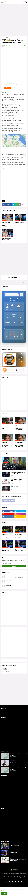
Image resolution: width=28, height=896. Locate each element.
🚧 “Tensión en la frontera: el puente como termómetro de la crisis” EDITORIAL (7, 444)
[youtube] (12, 882)
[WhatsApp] (16, 204)
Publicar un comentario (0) (14, 277)
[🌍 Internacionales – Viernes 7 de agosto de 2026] (6, 488)
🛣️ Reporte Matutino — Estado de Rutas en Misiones (7, 224)
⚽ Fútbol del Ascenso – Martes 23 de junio (7, 550)
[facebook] (6, 882)
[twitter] (9, 882)
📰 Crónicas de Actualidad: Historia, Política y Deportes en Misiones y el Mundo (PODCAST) (18, 481)
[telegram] (18, 882)
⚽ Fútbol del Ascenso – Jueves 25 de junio (7, 535)
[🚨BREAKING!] (5, 763)
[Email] (19, 204)
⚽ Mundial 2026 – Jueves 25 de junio (19, 535)
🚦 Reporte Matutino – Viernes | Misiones (19, 223)
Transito (7, 37)
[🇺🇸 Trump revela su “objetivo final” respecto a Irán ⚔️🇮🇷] (5, 846)
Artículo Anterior (4, 282)
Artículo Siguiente (23, 282)
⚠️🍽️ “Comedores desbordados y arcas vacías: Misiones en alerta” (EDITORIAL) (19, 444)
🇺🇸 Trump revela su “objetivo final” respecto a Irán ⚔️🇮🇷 (17, 845)
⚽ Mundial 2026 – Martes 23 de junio (19, 550)
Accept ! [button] (4, 893)
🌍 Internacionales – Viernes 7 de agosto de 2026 (18, 487)
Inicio (3, 37)
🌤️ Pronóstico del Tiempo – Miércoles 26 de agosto (19, 768)
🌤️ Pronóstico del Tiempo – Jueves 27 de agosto (18, 754)
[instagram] (15, 882)
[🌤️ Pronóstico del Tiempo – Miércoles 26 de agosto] (5, 770)
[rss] (21, 882)
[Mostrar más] (22, 204)
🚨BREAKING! (13, 760)
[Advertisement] (14, 20)
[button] (2, 2)
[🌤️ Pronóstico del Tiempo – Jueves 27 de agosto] (5, 756)
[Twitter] (13, 204)
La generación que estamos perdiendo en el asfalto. (7, 427)
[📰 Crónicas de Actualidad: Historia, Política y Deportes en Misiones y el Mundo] (6, 481)
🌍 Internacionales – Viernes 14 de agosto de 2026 (18, 473)
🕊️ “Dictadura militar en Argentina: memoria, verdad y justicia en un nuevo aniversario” (20, 427)
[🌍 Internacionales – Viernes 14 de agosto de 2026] (6, 474)
